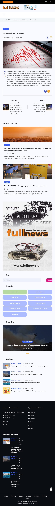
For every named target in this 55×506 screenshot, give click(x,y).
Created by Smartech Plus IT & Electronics (27, 503)
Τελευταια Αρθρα (40, 308)
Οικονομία (40, 297)
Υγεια (15, 314)
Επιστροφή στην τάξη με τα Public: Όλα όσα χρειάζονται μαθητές (28, 391)
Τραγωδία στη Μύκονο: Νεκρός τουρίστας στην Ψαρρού (27, 345)
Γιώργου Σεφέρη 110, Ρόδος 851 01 (14, 412)
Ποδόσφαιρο (14, 303)
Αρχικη (6, 496)
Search (49, 280)
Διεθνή (40, 292)
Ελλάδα (10, 20)
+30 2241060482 (9, 415)
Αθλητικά (14, 292)
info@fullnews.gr (9, 418)
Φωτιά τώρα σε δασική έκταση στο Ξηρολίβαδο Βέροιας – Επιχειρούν (29, 366)
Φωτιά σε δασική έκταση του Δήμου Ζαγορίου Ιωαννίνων (26, 374)
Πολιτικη (40, 303)
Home (4, 20)
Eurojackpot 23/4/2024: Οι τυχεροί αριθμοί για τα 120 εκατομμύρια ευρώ (25, 186)
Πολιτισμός (15, 308)
